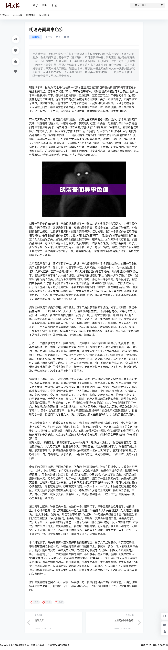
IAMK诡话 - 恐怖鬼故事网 (31, 645)
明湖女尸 (39, 620)
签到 (45, 5)
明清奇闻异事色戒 (124, 620)
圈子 (35, 5)
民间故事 (36, 37)
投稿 (54, 5)
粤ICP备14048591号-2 (58, 645)
